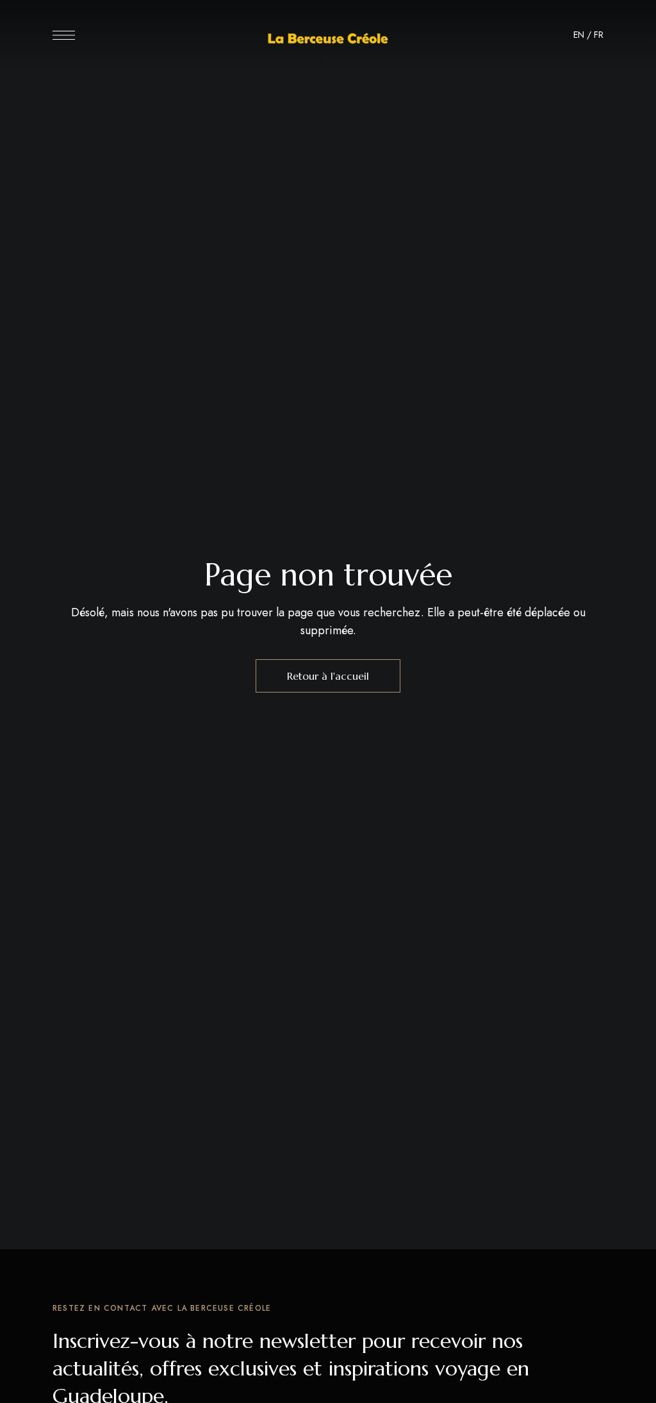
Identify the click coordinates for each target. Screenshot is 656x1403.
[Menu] (64, 35)
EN (578, 34)
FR (598, 34)
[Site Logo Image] (328, 39)
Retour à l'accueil (328, 675)
